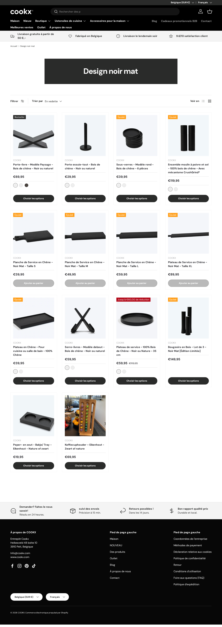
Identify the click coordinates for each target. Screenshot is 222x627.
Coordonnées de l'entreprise (190, 539)
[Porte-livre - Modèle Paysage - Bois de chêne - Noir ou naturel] (33, 135)
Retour (178, 565)
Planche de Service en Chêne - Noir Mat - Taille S (33, 264)
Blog (154, 21)
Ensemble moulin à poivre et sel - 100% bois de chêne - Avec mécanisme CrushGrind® (188, 168)
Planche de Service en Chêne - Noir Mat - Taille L (136, 264)
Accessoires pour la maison (107, 21)
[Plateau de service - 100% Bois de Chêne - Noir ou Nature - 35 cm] (136, 318)
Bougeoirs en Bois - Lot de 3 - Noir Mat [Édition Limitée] (187, 349)
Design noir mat (27, 46)
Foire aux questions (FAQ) (189, 578)
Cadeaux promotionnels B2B (179, 21)
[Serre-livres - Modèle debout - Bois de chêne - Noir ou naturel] (85, 318)
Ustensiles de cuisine (68, 21)
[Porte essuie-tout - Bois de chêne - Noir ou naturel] (85, 135)
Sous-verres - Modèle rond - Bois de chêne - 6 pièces (135, 166)
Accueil (13, 46)
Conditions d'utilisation (187, 571)
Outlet (41, 27)
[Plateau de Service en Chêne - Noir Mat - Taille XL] (188, 233)
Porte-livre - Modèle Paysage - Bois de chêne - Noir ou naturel (33, 166)
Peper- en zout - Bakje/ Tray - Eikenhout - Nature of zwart (32, 446)
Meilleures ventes (21, 27)
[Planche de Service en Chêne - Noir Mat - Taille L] (136, 233)
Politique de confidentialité (190, 558)
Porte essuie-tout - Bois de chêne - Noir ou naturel (82, 166)
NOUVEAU (116, 545)
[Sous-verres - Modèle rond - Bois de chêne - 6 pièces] (136, 135)
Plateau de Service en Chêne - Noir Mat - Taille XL (187, 264)
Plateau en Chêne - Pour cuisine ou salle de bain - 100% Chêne (32, 351)
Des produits (117, 552)
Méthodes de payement (188, 545)
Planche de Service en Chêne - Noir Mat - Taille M (84, 264)
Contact (206, 21)
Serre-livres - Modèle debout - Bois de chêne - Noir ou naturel (85, 349)
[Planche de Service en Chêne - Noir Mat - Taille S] (33, 233)
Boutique (41, 21)
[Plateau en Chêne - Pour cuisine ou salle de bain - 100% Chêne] (33, 318)
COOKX (21, 612)
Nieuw (27, 21)
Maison (15, 21)
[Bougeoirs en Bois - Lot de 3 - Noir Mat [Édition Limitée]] (188, 318)
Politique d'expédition (186, 584)
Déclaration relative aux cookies (193, 552)
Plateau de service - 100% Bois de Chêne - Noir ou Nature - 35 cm (136, 351)
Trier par (37, 101)
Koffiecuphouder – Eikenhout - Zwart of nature (84, 446)
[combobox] (115, 11)
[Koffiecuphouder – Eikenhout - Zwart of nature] (85, 415)
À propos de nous (60, 27)
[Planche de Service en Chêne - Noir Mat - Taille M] (85, 233)
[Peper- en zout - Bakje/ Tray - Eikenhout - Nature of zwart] (33, 415)
